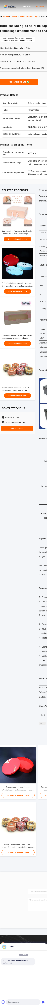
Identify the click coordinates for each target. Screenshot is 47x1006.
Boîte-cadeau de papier (29, 17)
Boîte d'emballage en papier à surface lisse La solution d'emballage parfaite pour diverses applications (17, 286)
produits (14, 17)
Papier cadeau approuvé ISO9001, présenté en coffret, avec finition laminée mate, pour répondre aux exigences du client (18, 845)
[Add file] (3, 1002)
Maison (27, 6)
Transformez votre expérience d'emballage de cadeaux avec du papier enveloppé (18, 788)
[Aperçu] (10, 6)
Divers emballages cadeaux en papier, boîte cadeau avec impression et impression (17, 338)
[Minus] (43, 946)
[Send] (43, 1002)
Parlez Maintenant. (17, 82)
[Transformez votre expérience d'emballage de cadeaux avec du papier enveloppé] (18, 765)
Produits (40, 6)
